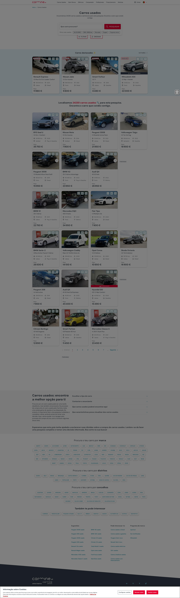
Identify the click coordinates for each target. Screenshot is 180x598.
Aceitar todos (152, 592)
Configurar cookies (124, 592)
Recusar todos (139, 592)
